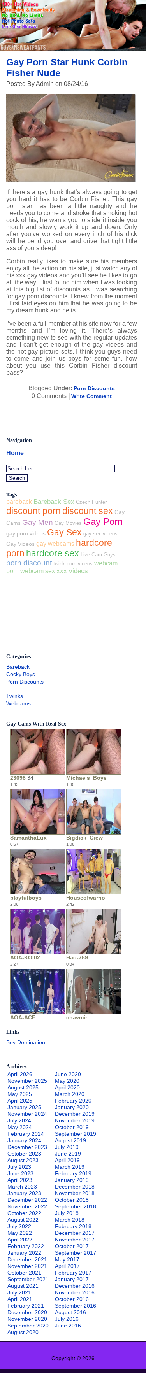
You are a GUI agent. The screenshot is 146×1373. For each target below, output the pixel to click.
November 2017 (75, 1239)
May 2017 (67, 1259)
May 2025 (19, 1094)
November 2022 (27, 1206)
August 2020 (23, 1332)
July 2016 (67, 1319)
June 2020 (68, 1074)
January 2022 (24, 1253)
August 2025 (23, 1087)
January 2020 (72, 1107)
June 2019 (68, 1153)
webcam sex (37, 570)
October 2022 (24, 1213)
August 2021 (23, 1286)
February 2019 (73, 1173)
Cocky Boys (20, 674)
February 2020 (73, 1101)
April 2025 (19, 1101)
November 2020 (27, 1319)
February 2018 (73, 1226)
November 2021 (27, 1266)
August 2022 (23, 1220)
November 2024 (27, 1114)
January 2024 (24, 1140)
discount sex (87, 511)
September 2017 (75, 1253)
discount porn (33, 511)
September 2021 (28, 1279)
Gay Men (37, 522)
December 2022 (27, 1200)
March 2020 (69, 1094)
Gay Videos (20, 544)
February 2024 (25, 1134)
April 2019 (67, 1160)
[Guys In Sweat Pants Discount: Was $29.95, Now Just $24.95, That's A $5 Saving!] (73, 48)
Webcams (18, 703)
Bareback (18, 667)
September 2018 (75, 1206)
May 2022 (19, 1233)
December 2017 (75, 1233)
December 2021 (27, 1259)
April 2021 (19, 1299)
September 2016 (75, 1306)
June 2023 (20, 1173)
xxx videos (72, 571)
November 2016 (75, 1292)
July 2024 (19, 1120)
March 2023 (22, 1187)
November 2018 (75, 1193)
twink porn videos (73, 563)
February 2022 (25, 1246)
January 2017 (72, 1279)
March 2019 (69, 1167)
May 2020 (67, 1081)
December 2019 (75, 1114)
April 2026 (19, 1074)
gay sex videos (100, 534)
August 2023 (23, 1160)
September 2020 (28, 1325)
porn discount (29, 563)
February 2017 (73, 1273)
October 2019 (72, 1127)
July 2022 (19, 1226)
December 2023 (27, 1147)
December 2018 (75, 1187)
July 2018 (67, 1213)
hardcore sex (52, 553)
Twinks (14, 696)
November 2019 (75, 1120)
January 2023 (24, 1193)
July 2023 (19, 1167)
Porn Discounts (94, 388)
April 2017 (67, 1266)
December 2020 (27, 1312)
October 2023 (24, 1153)
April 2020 (67, 1087)
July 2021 (19, 1292)
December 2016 (75, 1286)
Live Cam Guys (98, 555)
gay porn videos (26, 533)
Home (15, 453)
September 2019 (75, 1134)
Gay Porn (103, 521)
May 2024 (19, 1127)
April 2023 (19, 1180)
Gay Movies (68, 523)
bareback (19, 501)
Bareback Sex (53, 501)
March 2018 (69, 1220)
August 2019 (70, 1140)
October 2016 (72, 1299)
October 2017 (72, 1246)
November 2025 (27, 1081)
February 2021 (25, 1306)
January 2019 (72, 1180)
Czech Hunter (91, 502)
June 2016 (68, 1325)
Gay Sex (64, 532)
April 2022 (19, 1239)
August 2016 (70, 1312)
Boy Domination (25, 1042)
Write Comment (91, 396)
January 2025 (24, 1107)
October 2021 (24, 1273)
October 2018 (72, 1200)
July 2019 (67, 1147)
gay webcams (55, 543)
